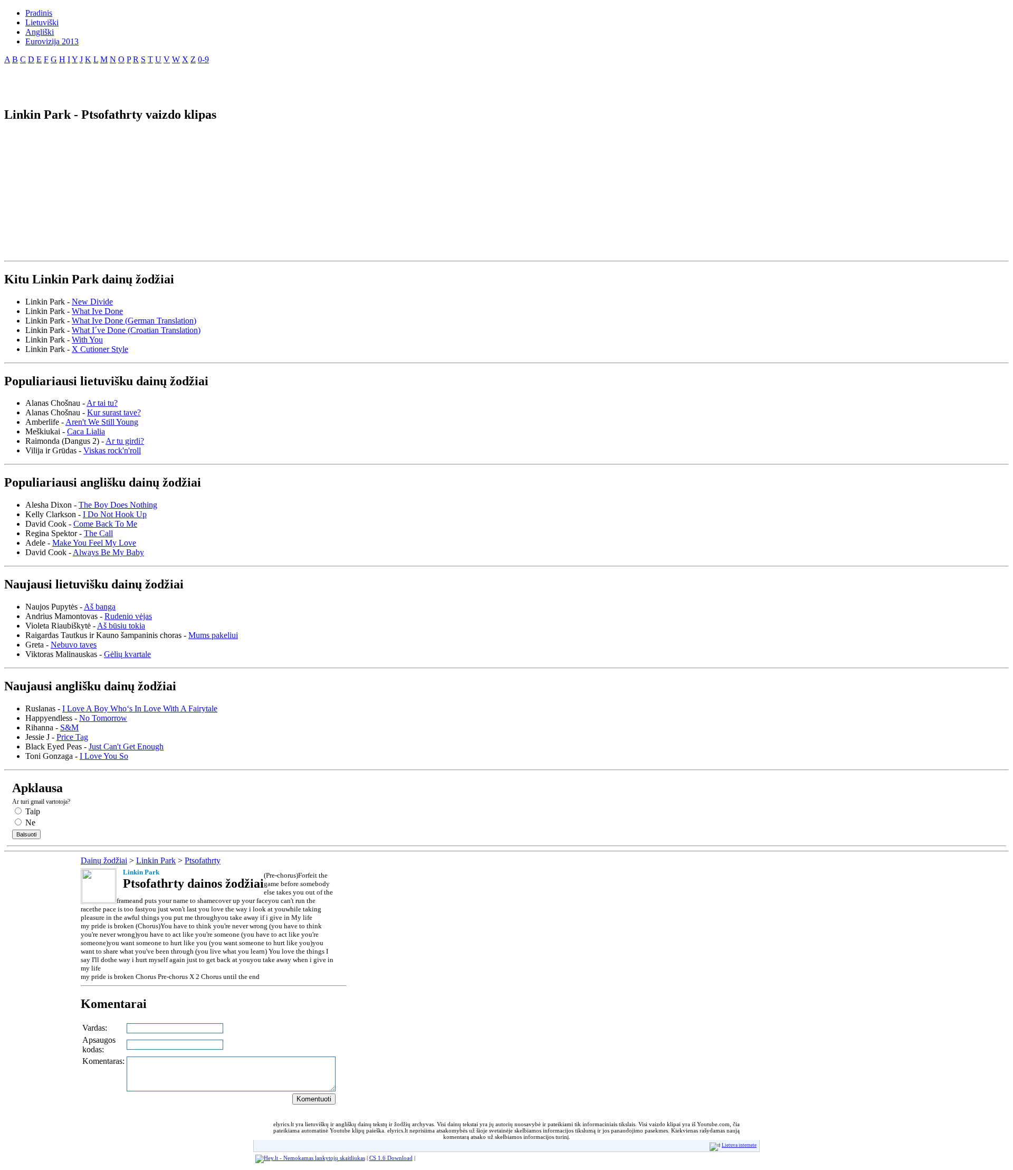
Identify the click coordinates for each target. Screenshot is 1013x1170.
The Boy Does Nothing (118, 504)
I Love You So (104, 756)
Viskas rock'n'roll (112, 450)
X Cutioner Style (100, 349)
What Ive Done (97, 311)
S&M (69, 727)
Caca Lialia (86, 431)
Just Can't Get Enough (126, 746)
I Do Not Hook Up (115, 514)
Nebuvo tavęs (74, 644)
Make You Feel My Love (94, 542)
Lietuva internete (739, 1145)
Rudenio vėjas (128, 616)
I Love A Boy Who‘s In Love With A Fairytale (139, 708)
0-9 (203, 59)
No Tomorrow (103, 718)
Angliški (39, 31)
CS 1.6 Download (391, 1158)
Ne (29, 822)
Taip (31, 811)
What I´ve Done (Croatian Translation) (136, 330)
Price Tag (72, 737)
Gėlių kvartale (127, 654)
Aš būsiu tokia (121, 625)
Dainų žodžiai (104, 860)
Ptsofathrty (203, 860)
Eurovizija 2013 (52, 41)
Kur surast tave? (114, 412)
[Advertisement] (127, 81)
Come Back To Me (105, 523)
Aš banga (100, 606)
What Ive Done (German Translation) (134, 320)
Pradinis (38, 12)
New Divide (92, 301)
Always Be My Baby (108, 552)
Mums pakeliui (213, 635)
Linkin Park (156, 860)
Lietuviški (42, 22)
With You (87, 339)
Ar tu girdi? (125, 440)
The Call (98, 533)
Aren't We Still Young (101, 421)
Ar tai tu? (102, 402)
